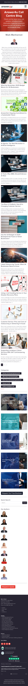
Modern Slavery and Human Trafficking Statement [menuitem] (12, 637)
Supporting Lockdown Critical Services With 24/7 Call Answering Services (13, 352)
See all (2, 389)
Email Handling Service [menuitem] (7, 625)
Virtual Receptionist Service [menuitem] (7, 617)
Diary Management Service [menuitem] (7, 622)
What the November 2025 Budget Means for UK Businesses (13, 86)
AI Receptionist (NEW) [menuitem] (6, 620)
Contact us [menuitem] (4, 611)
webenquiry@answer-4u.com (9, 603)
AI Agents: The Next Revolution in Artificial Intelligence (12, 144)
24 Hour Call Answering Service (11, 373)
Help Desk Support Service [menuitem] (7, 624)
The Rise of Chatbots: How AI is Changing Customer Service (12, 205)
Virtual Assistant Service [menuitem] (7, 618)
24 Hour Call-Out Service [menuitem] (7, 621)
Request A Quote (8, 587)
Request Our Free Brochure (12, 493)
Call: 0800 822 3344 (8, 605)
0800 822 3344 (23, 2)
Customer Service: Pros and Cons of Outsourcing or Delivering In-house (13, 323)
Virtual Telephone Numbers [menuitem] (7, 629)
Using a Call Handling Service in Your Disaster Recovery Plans (14, 294)
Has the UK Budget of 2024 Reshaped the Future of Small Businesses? (11, 236)
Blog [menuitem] (3, 610)
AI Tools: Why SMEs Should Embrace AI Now (14, 175)
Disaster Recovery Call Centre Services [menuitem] (10, 628)
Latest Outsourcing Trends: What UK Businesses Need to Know (13, 265)
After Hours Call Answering (10, 376)
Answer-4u (6, 383)
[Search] (24, 503)
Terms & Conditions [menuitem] (6, 635)
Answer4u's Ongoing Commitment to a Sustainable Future (14, 114)
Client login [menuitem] (4, 609)
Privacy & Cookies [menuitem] (5, 636)
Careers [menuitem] (3, 607)
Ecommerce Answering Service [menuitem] (8, 626)
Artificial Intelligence (8, 386)
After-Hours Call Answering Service (12, 380)
